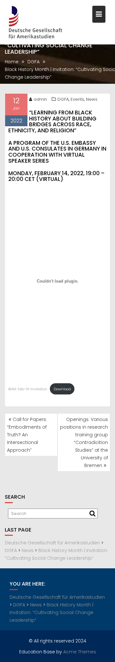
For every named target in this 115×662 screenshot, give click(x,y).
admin (40, 99)
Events (77, 99)
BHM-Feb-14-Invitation (27, 389)
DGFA (63, 99)
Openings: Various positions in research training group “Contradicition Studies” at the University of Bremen (84, 442)
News (91, 99)
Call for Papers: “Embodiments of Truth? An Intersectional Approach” (27, 434)
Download (62, 389)
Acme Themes (79, 652)
